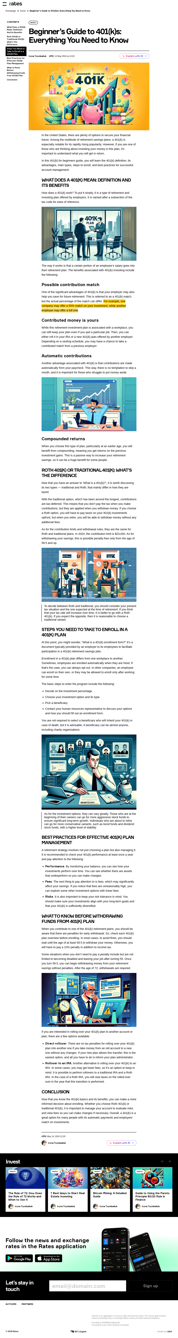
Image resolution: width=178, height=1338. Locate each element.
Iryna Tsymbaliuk (37, 56)
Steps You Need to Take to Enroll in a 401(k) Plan (16, 51)
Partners (27, 1304)
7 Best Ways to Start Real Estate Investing (68, 1195)
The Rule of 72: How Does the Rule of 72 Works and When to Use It (25, 1196)
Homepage (11, 11)
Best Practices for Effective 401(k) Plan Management (16, 61)
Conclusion (12, 80)
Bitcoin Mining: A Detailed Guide (110, 1195)
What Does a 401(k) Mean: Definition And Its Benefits (16, 30)
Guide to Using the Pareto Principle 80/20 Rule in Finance (152, 1196)
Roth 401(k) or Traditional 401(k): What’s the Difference (15, 40)
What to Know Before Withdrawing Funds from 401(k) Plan (16, 71)
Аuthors (11, 1304)
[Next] (169, 1161)
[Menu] (4, 4)
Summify (115, 1325)
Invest (23, 11)
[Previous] (162, 1161)
